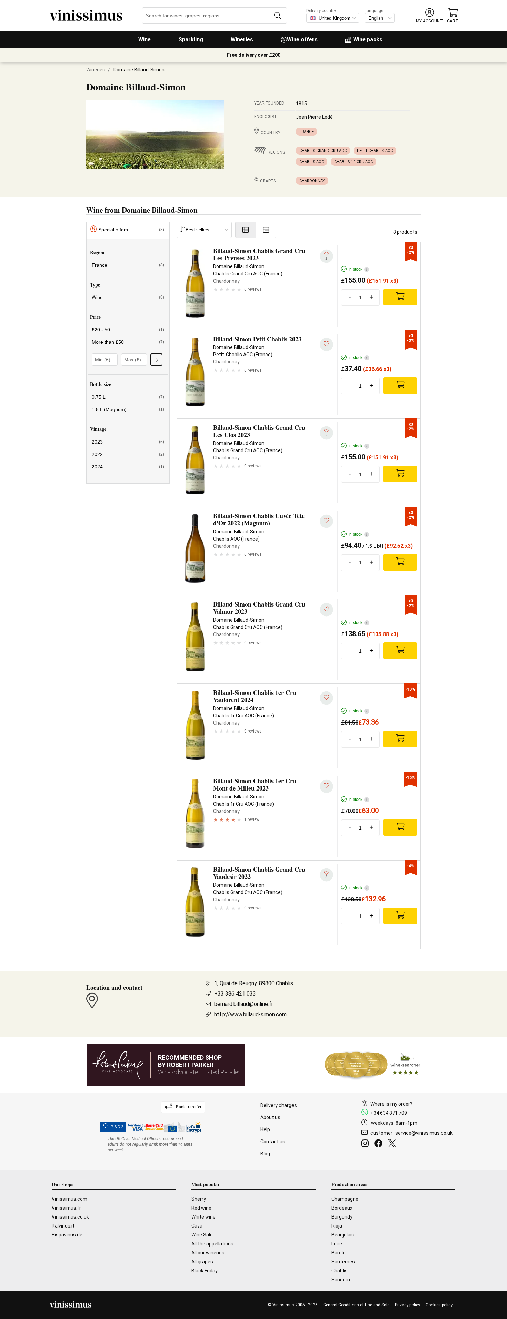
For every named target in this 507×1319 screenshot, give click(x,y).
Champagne (344, 1199)
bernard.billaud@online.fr (243, 1004)
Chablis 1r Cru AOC (353, 161)
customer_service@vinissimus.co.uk (411, 1133)
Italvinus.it (63, 1226)
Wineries (242, 39)
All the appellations (212, 1244)
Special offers (131, 229)
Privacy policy (407, 1304)
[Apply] (156, 359)
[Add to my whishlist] (326, 344)
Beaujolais (342, 1235)
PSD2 (117, 1127)
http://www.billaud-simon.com (250, 1014)
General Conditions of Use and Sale (356, 1304)
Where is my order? (391, 1104)
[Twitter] (393, 1144)
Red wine (201, 1208)
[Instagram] (366, 1144)
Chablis (339, 1270)
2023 (128, 442)
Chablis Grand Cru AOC (323, 150)
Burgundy (341, 1217)
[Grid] (266, 230)
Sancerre (341, 1279)
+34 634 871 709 (388, 1113)
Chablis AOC (311, 161)
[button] (429, 15)
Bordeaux (341, 1208)
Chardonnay (312, 180)
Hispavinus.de (67, 1235)
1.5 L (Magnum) (128, 409)
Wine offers (302, 39)
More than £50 (128, 342)
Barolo (338, 1252)
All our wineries (208, 1252)
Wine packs (367, 39)
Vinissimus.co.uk (70, 1217)
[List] (245, 230)
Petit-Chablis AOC (375, 150)
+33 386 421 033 (235, 993)
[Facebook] (379, 1144)
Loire (336, 1244)
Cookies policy (439, 1304)
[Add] (400, 297)
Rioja (336, 1226)
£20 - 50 (128, 329)
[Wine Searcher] (373, 1065)
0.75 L (128, 397)
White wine (203, 1217)
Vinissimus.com (69, 1199)
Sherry (198, 1199)
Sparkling (190, 39)
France (306, 131)
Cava (196, 1226)
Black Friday (204, 1270)
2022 (128, 454)
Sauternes (343, 1261)
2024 (128, 466)
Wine (144, 39)
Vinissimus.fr (66, 1208)
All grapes (202, 1261)
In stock (357, 269)
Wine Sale (202, 1235)
